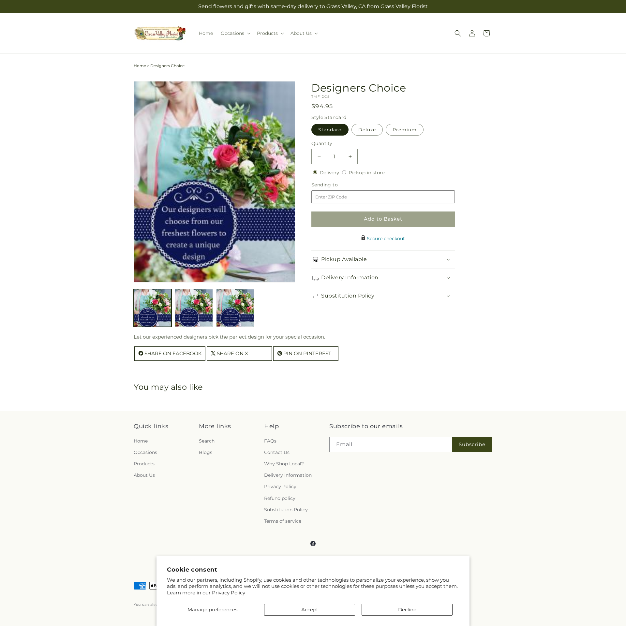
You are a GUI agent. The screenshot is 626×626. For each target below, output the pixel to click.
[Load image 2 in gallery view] (194, 308)
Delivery (330, 172)
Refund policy (279, 498)
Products (144, 464)
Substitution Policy (286, 510)
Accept (309, 609)
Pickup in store (367, 172)
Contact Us (277, 452)
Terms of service (282, 521)
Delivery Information (288, 475)
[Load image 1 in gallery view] (152, 308)
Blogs (205, 452)
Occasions (145, 452)
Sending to (334, 184)
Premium (405, 129)
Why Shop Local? (284, 464)
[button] (235, 33)
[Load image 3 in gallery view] (235, 308)
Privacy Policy (228, 593)
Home (140, 65)
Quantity (321, 143)
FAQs (270, 441)
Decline (407, 609)
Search (207, 441)
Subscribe (472, 444)
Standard (330, 129)
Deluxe (367, 129)
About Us (144, 475)
